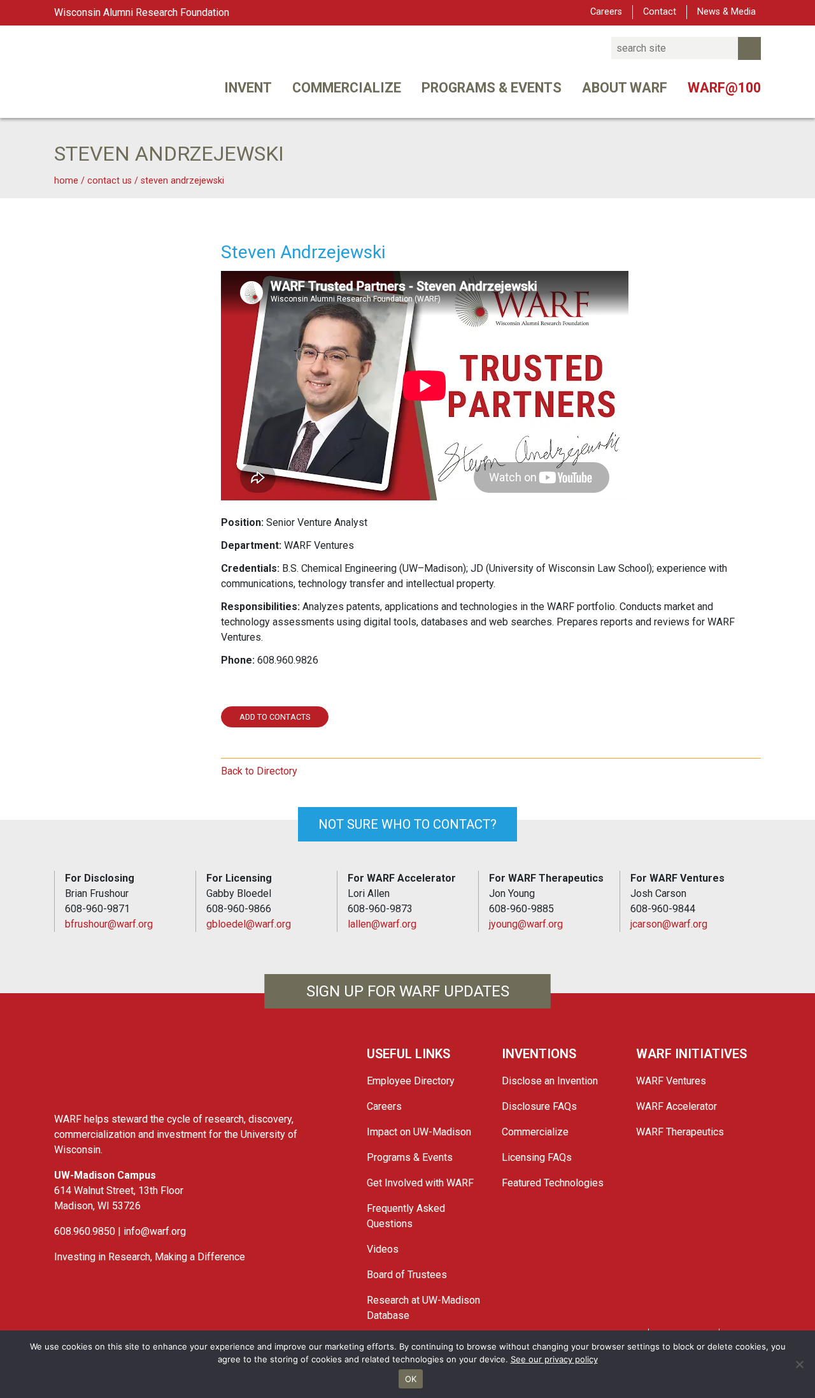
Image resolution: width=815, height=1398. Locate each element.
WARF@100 (724, 88)
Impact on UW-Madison (419, 1132)
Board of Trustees (407, 1275)
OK (411, 1379)
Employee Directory (411, 1081)
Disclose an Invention (550, 1081)
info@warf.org (155, 1231)
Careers (606, 11)
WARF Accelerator (676, 1106)
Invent (248, 88)
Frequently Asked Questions (406, 1216)
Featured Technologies (553, 1183)
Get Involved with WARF (420, 1183)
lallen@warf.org (382, 924)
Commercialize (346, 88)
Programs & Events (492, 88)
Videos (383, 1249)
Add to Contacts (274, 717)
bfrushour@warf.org (109, 924)
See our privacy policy (554, 1359)
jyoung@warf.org (526, 924)
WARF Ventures (671, 1081)
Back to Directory (259, 771)
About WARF (624, 88)
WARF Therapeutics (680, 1132)
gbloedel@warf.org (248, 924)
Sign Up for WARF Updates (407, 991)
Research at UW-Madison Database (423, 1308)
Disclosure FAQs (539, 1106)
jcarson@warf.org (668, 924)
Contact (659, 11)
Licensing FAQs (537, 1157)
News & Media (726, 11)
